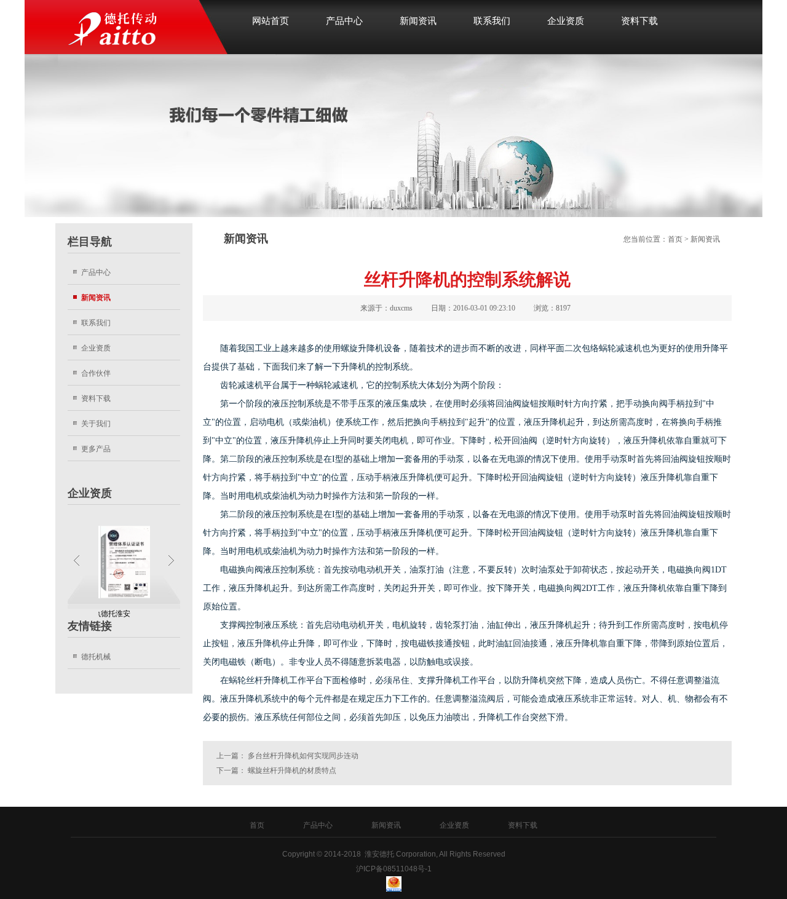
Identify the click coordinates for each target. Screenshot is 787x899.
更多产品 (96, 449)
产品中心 (344, 21)
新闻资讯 (418, 21)
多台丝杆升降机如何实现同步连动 (303, 755)
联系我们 (491, 21)
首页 (675, 239)
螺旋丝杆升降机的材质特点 (292, 770)
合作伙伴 (96, 373)
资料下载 (639, 21)
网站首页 (270, 21)
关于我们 (96, 423)
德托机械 (96, 656)
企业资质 (565, 21)
